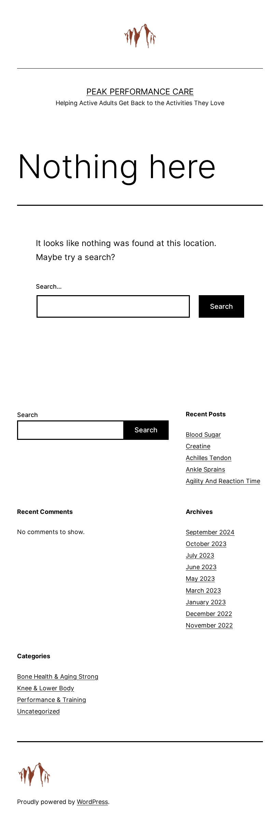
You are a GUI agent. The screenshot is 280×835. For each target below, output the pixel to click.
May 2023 (200, 578)
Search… (49, 286)
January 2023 (206, 602)
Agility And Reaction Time (223, 481)
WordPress (92, 801)
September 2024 (210, 532)
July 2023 (200, 555)
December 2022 (209, 613)
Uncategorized (38, 711)
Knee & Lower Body (45, 688)
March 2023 (203, 590)
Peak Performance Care (140, 92)
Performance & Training (51, 699)
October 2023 (206, 543)
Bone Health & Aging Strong (57, 676)
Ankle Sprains (205, 469)
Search (27, 414)
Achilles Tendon (209, 457)
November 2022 (209, 625)
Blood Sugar (203, 434)
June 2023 (201, 567)
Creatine (198, 446)
